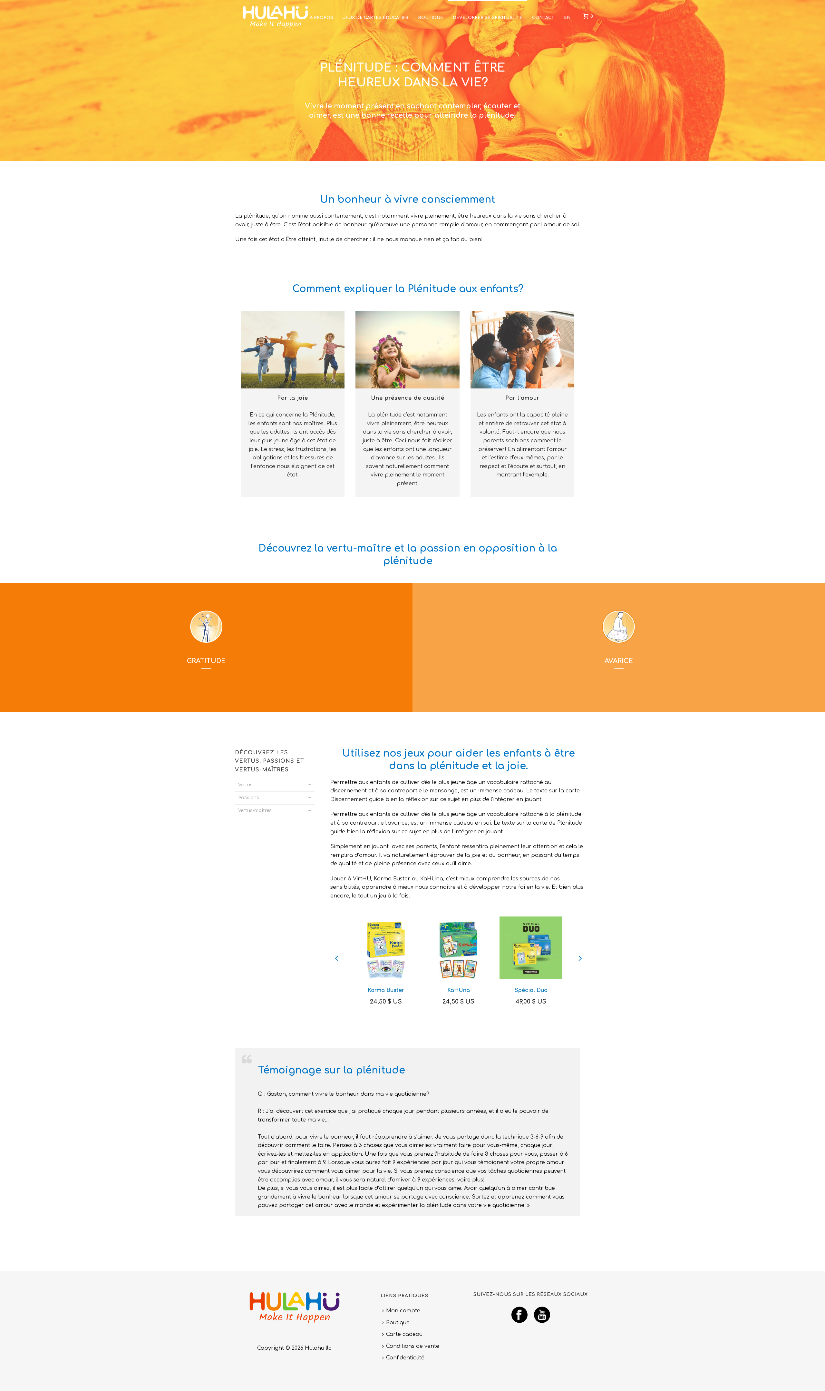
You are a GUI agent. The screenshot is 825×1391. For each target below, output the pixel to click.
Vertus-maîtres (255, 810)
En (567, 17)
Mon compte (403, 1311)
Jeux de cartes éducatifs (375, 17)
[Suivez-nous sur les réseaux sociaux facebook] (519, 1315)
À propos (321, 17)
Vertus (245, 784)
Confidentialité (405, 1358)
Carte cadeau (404, 1334)
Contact (543, 17)
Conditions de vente (412, 1346)
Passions (248, 797)
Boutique (430, 17)
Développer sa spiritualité (487, 17)
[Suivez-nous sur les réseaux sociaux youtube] (542, 1315)
